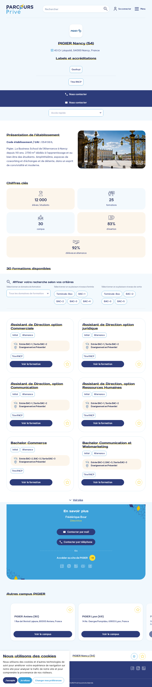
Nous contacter (78, 102)
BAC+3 (73, 301)
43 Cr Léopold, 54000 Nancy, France (77, 50)
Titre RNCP (75, 81)
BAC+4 (87, 301)
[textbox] (76, 113)
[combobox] (76, 113)
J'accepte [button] (10, 680)
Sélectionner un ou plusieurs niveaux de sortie (122, 286)
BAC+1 (81, 293)
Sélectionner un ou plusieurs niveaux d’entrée (74, 286)
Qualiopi (76, 69)
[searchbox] (27, 293)
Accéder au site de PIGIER (72, 557)
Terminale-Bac (64, 293)
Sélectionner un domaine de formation (24, 286)
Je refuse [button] (25, 680)
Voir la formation (31, 364)
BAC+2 (60, 301)
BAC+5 (121, 301)
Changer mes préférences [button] (48, 680)
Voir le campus (42, 634)
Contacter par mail (78, 531)
